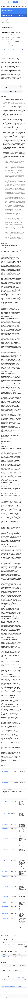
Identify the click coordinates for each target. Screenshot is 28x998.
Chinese (10, 18)
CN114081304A (5, 871)
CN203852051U (5, 866)
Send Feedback (9, 996)
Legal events (11, 49)
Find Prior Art (15, 15)
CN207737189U (5, 801)
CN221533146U (5, 913)
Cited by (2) (6, 49)
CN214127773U (5, 896)
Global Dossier (15, 52)
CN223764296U (5, 886)
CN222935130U (5, 898)
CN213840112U (5, 882)
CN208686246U (5, 876)
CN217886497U (5, 892)
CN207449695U (5, 925)
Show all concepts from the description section (11, 986)
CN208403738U (5, 906)
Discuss (20, 52)
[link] (4, 982)
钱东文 (7, 20)
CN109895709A (5, 782)
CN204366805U (5, 860)
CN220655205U (5, 902)
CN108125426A (5, 806)
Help (9, 997)
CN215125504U (5, 849)
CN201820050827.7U (6, 944)
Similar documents (18, 49)
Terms (23, 996)
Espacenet (10, 52)
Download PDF (7, 15)
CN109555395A (5, 824)
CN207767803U (5, 838)
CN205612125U (5, 828)
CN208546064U (5, 918)
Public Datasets (17, 996)
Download (18, 977)
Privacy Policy (4, 997)
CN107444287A (5, 852)
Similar (21, 15)
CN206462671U (5, 843)
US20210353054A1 (6, 813)
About (2, 996)
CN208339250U (5, 834)
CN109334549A (5, 771)
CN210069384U (5, 817)
